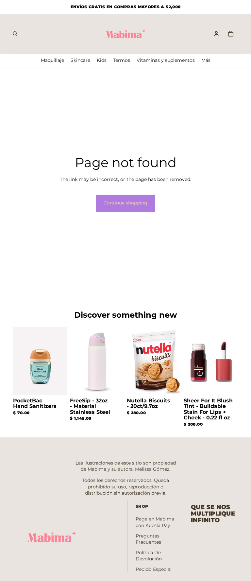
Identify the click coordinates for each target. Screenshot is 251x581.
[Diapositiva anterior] (18, 361)
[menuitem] (206, 60)
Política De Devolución (149, 556)
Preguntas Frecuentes (148, 539)
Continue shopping (125, 203)
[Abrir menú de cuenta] (216, 33)
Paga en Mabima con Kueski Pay (155, 522)
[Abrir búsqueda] (15, 33)
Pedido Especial (154, 569)
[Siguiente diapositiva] (62, 361)
